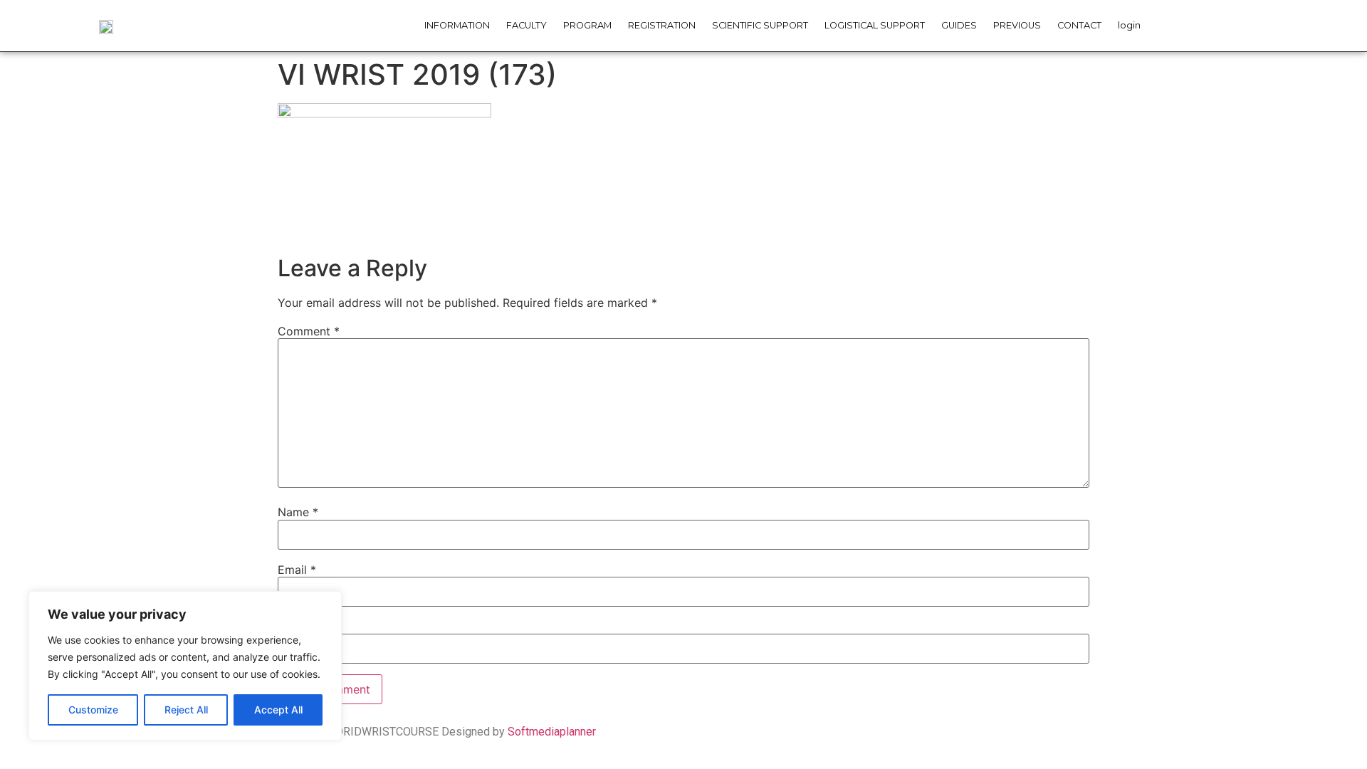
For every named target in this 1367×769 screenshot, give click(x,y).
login (1129, 25)
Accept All (278, 709)
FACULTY (526, 25)
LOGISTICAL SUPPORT (874, 25)
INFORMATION (457, 25)
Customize (93, 709)
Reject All (186, 709)
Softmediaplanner (552, 731)
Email (297, 569)
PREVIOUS (1017, 25)
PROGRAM (587, 25)
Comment (309, 331)
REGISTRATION (662, 25)
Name (298, 512)
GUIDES (959, 25)
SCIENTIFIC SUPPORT (760, 25)
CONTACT (1079, 25)
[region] (185, 666)
